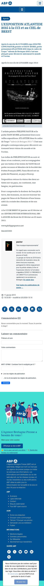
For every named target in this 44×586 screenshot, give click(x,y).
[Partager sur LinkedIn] (18, 309)
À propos (13, 496)
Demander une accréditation (20, 523)
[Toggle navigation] (40, 3)
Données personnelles (18, 537)
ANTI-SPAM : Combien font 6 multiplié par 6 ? (18, 364)
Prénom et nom (7, 338)
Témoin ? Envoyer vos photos (21, 520)
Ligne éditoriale (15, 499)
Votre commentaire (8, 347)
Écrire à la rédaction (17, 515)
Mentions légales (16, 534)
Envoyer (6, 383)
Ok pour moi (20, 582)
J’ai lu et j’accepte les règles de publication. (20, 378)
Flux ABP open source (18, 506)
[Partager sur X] (11, 309)
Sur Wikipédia (15, 539)
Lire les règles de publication (14, 374)
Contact (13, 501)
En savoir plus (13, 574)
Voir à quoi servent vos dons (15, 450)
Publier (12, 525)
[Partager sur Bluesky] (32, 309)
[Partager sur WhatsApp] (25, 309)
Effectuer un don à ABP (12, 446)
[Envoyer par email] (39, 309)
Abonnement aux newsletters (21, 542)
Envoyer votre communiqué (20, 518)
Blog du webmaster (17, 504)
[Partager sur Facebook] (4, 309)
